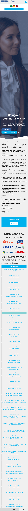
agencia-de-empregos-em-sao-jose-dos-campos (14, 473)
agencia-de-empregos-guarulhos (14, 480)
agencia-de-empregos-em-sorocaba (14, 475)
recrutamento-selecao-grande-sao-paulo (14, 367)
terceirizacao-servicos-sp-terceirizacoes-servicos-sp (14, 400)
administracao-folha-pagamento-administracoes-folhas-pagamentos (14, 270)
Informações (14, 266)
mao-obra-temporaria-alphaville (14, 334)
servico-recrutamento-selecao (14, 273)
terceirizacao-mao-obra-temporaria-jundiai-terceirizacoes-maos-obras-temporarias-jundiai (14, 420)
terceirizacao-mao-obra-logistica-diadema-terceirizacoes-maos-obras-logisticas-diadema (14, 438)
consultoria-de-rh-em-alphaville (14, 487)
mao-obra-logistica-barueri (14, 310)
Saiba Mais (6, 129)
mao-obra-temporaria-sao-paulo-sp (14, 341)
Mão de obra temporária (7, 207)
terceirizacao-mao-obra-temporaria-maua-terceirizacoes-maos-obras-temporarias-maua (14, 410)
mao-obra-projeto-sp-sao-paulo (14, 329)
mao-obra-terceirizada (14, 350)
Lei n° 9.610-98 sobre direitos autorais (14, 262)
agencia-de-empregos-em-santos (14, 468)
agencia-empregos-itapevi (14, 289)
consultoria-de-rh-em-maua (14, 499)
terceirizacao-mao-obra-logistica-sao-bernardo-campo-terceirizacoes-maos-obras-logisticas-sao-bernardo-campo (14, 441)
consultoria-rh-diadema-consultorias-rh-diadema (14, 492)
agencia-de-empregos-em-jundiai (14, 459)
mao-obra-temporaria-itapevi (14, 348)
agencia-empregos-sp (14, 284)
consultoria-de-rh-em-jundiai (14, 497)
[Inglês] (16, 6)
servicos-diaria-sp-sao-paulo (14, 374)
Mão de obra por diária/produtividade (10, 210)
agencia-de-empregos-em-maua (14, 461)
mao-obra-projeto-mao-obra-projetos (14, 379)
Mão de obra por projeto (7, 211)
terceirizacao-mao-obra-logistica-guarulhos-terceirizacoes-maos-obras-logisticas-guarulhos (14, 434)
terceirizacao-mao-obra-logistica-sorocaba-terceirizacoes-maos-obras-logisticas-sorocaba (14, 445)
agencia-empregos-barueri (14, 277)
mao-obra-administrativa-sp (14, 301)
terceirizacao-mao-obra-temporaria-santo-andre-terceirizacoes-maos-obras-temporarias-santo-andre (14, 407)
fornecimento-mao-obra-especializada (14, 303)
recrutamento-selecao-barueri (14, 357)
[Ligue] (4, 509)
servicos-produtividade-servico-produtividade (14, 376)
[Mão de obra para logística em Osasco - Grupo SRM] (8, 1)
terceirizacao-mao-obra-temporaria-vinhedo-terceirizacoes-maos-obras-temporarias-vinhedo (14, 427)
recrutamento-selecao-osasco (14, 360)
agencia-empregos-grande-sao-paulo (14, 287)
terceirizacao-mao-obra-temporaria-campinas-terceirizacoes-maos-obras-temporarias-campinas (14, 424)
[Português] (11, 6)
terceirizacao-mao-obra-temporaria (14, 332)
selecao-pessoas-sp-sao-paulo (14, 372)
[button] (26, 2)
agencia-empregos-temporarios (14, 291)
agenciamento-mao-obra (14, 294)
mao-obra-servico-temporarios (14, 381)
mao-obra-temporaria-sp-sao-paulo (14, 343)
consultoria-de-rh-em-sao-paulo (14, 485)
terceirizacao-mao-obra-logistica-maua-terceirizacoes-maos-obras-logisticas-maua (14, 452)
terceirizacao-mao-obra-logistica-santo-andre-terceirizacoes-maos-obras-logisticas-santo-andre (14, 448)
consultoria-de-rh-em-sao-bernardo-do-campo (14, 506)
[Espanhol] (14, 6)
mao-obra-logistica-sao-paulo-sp (14, 315)
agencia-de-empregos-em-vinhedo (14, 478)
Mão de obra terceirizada (7, 208)
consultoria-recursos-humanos (14, 299)
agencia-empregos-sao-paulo (14, 282)
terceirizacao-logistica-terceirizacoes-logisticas (14, 398)
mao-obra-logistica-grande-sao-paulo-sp (14, 317)
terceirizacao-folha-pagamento (14, 386)
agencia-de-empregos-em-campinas (14, 454)
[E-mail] (14, 509)
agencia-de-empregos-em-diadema (14, 457)
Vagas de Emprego (19, 8)
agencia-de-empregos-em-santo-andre (14, 466)
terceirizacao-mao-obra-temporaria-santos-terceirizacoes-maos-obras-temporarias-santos (14, 414)
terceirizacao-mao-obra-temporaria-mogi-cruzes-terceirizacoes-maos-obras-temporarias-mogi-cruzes (14, 417)
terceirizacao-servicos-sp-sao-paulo (14, 390)
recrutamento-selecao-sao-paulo (14, 362)
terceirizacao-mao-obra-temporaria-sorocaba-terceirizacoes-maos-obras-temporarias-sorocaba (14, 403)
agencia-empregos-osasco (14, 280)
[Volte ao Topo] (23, 509)
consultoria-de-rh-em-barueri (14, 483)
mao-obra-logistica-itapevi (14, 320)
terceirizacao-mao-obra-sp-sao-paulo (14, 388)
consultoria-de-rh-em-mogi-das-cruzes (14, 501)
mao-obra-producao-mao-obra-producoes (14, 322)
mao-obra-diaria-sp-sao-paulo (14, 327)
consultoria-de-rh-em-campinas (14, 490)
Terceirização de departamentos (9, 213)
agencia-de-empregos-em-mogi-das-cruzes (14, 464)
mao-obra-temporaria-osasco (14, 339)
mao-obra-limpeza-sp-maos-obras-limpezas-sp (14, 393)
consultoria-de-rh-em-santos (14, 504)
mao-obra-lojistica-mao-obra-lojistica (14, 306)
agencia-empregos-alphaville (14, 275)
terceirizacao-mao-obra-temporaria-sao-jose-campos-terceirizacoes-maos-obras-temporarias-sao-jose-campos (14, 431)
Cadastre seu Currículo (9, 8)
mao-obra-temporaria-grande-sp (14, 346)
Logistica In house (5, 205)
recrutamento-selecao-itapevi (14, 369)
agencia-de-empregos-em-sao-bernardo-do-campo (14, 471)
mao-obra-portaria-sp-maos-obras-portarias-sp (14, 395)
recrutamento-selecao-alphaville (14, 355)
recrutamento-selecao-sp (14, 365)
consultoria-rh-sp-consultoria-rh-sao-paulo (14, 296)
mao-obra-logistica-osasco (14, 313)
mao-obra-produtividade (14, 324)
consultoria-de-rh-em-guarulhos (14, 494)
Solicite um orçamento (9, 132)
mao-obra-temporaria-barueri (14, 336)
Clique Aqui (14, 223)
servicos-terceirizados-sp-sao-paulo (14, 383)
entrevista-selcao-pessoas (14, 353)
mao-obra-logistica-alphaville (14, 308)
